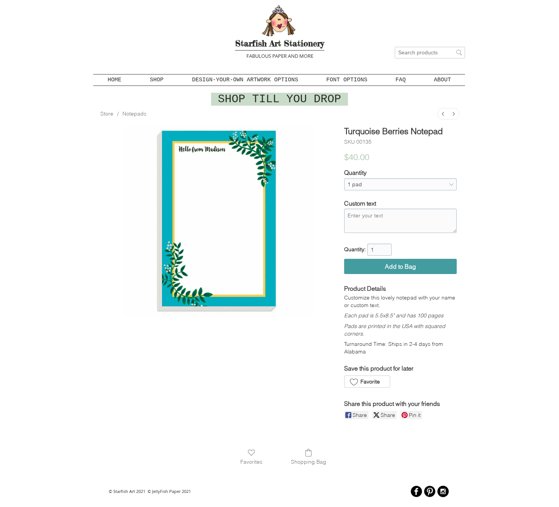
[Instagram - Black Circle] (443, 491)
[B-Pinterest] (429, 491)
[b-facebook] (416, 491)
